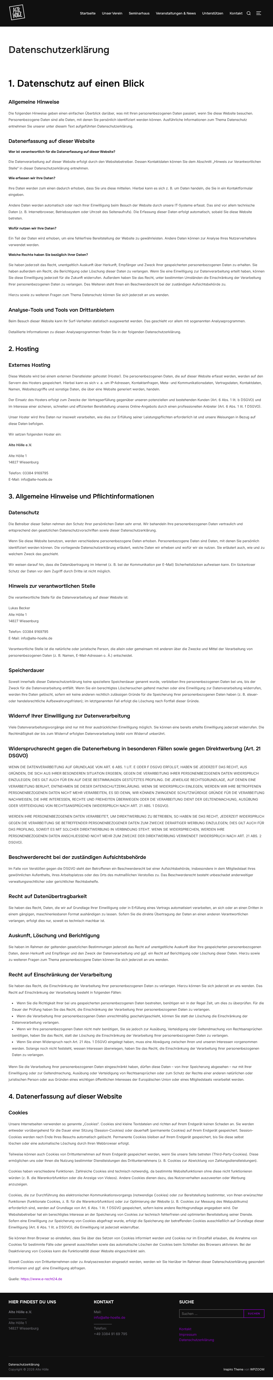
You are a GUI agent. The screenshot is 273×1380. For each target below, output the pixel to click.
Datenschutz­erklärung (24, 1364)
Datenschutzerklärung (196, 1340)
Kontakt (236, 13)
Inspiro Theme (233, 1369)
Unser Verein (112, 13)
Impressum (188, 1334)
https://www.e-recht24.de (41, 1279)
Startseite (88, 13)
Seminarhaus (139, 13)
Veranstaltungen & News (176, 13)
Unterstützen (212, 13)
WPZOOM (257, 1369)
